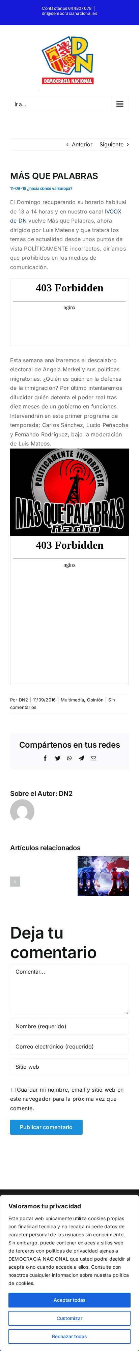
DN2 (23, 699)
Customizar (69, 1318)
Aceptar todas (70, 1300)
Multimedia (72, 699)
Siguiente (111, 144)
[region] (69, 1273)
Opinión (95, 699)
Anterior (82, 144)
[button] (15, 881)
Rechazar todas (69, 1336)
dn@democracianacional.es (69, 13)
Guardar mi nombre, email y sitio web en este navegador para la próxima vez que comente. (66, 1099)
